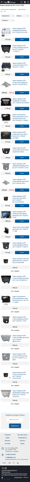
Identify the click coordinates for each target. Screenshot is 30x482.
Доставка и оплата (22, 434)
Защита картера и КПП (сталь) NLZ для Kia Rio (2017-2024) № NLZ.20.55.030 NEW (19, 199)
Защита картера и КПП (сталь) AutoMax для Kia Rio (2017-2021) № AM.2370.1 (20, 278)
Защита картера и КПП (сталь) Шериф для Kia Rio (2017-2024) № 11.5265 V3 (20, 245)
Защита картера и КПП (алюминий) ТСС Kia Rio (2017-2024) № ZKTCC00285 (20, 101)
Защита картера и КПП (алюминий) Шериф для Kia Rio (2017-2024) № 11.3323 (20, 166)
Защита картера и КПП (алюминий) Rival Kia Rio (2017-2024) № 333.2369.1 (20, 30)
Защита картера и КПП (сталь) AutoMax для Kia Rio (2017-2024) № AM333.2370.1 (20, 338)
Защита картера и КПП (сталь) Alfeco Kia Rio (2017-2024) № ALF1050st (20, 150)
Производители (22, 437)
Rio (5, 11)
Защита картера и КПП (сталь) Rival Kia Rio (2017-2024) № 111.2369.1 (20, 65)
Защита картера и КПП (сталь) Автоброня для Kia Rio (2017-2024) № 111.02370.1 (20, 48)
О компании (7, 434)
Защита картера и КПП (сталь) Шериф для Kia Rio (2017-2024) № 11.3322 (20, 319)
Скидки (7, 437)
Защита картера (22, 9)
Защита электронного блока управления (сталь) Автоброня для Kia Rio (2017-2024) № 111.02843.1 (20, 117)
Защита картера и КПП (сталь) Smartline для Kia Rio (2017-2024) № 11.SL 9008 (19, 357)
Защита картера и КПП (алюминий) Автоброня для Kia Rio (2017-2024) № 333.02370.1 (20, 393)
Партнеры (7, 440)
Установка (7, 443)
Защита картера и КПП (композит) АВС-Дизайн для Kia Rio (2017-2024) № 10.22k (20, 214)
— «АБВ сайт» (21, 477)
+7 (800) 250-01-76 (10, 457)
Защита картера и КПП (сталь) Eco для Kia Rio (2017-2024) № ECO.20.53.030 (19, 375)
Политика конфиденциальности (9, 470)
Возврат (22, 443)
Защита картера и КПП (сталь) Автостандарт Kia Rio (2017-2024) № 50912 (19, 82)
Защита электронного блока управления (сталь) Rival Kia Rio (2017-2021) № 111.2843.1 (20, 299)
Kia (1, 11)
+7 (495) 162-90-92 (10, 454)
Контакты (22, 440)
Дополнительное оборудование (8, 9)
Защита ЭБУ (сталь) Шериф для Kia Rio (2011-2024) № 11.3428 (20, 229)
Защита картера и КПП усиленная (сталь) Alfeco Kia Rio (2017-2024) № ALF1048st (20, 135)
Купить (22, 39)
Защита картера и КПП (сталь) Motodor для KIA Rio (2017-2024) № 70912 (20, 181)
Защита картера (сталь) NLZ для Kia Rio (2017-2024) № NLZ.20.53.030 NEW (20, 260)
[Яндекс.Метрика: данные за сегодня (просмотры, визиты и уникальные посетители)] (6, 478)
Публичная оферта (6, 472)
